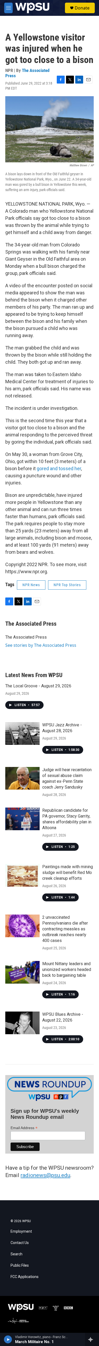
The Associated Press (27, 73)
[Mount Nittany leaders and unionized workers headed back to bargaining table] (22, 972)
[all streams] (92, 1339)
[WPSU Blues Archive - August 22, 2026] (22, 1023)
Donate (82, 8)
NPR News (31, 585)
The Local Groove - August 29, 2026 (38, 685)
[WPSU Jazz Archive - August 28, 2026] (22, 733)
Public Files (20, 1265)
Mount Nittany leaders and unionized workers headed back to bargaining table (66, 969)
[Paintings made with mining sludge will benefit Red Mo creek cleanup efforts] (22, 875)
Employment (21, 1231)
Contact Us (20, 1243)
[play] (8, 1339)
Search (16, 1254)
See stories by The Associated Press (40, 645)
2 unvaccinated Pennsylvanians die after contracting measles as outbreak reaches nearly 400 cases (65, 929)
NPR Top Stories (67, 585)
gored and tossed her (59, 468)
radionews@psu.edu (45, 1175)
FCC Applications (25, 1277)
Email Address (24, 1127)
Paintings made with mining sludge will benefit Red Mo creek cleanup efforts (67, 872)
